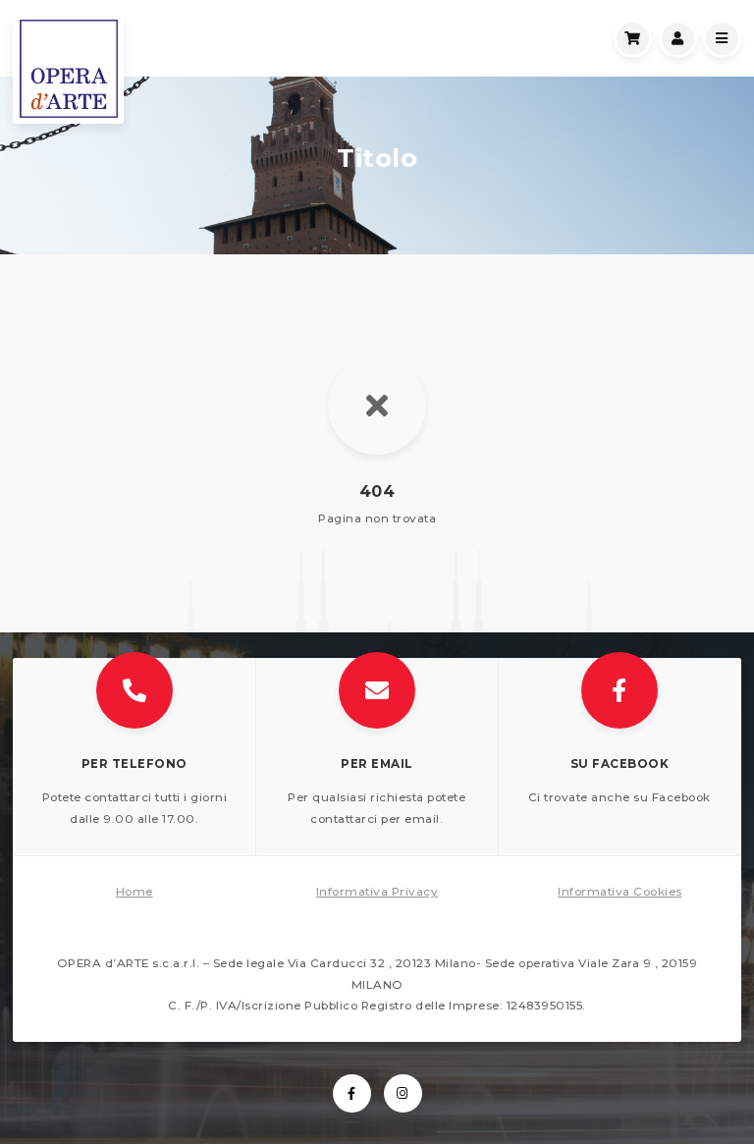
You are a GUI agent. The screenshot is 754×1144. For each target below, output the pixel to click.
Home (134, 892)
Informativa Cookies (620, 892)
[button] (135, 757)
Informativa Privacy (377, 892)
